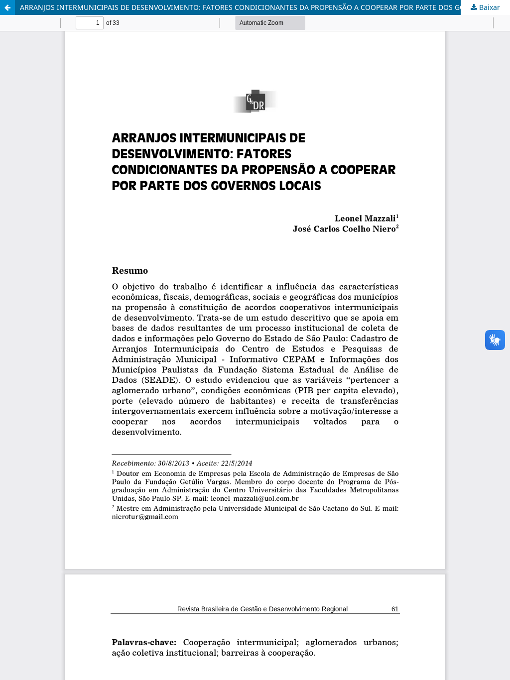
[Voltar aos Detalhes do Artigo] (7, 7)
